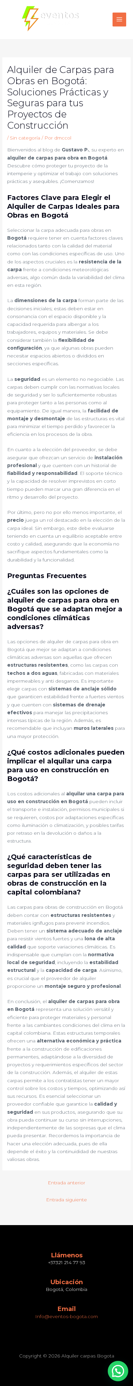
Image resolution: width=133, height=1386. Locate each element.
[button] (118, 1371)
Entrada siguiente (66, 1199)
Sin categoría (25, 138)
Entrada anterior (66, 1182)
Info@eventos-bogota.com (66, 1316)
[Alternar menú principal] (120, 19)
